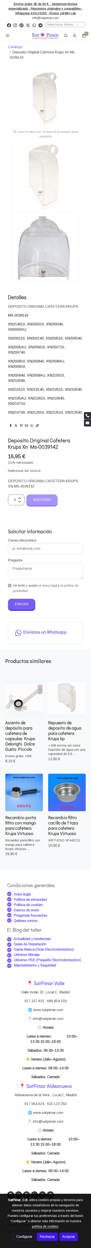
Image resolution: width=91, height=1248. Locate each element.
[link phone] (87, 415)
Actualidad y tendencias (32, 939)
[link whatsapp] (34, 25)
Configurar (24, 1237)
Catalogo (15, 47)
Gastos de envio (26, 910)
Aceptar (68, 1237)
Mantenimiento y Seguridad (35, 965)
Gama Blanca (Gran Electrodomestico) (44, 949)
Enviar (21, 604)
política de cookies (45, 1226)
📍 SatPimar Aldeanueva (45, 1086)
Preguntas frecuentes (30, 915)
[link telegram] (40, 25)
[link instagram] (15, 25)
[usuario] (75, 36)
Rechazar (47, 1237)
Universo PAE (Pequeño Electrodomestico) (47, 960)
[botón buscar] (66, 36)
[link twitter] (28, 25)
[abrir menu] (7, 36)
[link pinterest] (21, 25)
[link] (45, 36)
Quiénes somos (26, 921)
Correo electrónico (22, 540)
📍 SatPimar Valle (45, 983)
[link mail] (87, 422)
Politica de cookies (28, 905)
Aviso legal (22, 894)
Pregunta (15, 560)
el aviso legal (48, 585)
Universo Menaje (27, 955)
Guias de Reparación (30, 944)
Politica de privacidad (30, 899)
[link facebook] (9, 25)
